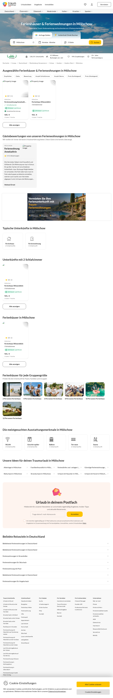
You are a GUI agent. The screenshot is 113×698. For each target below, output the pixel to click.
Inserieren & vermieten (64, 601)
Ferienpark (24, 617)
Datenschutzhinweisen (57, 691)
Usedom (59, 63)
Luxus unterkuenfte (27, 636)
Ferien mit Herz (97, 607)
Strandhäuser (25, 643)
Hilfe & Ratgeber (62, 609)
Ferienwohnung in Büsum (11, 659)
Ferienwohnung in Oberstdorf (8, 668)
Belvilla (95, 635)
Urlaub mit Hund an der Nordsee (10, 611)
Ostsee (51, 63)
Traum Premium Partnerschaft (62, 605)
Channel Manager (80, 601)
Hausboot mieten (26, 601)
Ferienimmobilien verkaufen (98, 615)
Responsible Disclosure (100, 629)
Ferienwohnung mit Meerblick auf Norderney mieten (10, 632)
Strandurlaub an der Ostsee (11, 618)
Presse (95, 604)
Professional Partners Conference (81, 608)
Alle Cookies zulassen (93, 684)
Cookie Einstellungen (93, 692)
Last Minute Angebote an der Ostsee (10, 649)
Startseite (6, 63)
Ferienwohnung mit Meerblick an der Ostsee (10, 644)
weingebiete (24, 640)
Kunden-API (78, 604)
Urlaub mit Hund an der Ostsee (10, 605)
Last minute (24, 623)
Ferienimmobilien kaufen (100, 611)
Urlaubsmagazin (44, 604)
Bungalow (24, 604)
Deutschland (23, 63)
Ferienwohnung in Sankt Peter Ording (10, 674)
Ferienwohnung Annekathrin (15, 102)
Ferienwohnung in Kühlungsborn (8, 663)
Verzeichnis (96, 632)
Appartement (25, 620)
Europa (14, 63)
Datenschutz (97, 622)
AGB (94, 619)
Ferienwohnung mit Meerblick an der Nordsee (11, 638)
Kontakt (41, 614)
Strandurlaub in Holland (10, 615)
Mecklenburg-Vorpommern (38, 63)
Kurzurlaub (24, 627)
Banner (59, 613)
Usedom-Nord (68, 63)
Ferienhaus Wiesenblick (41, 102)
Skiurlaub (24, 633)
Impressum (96, 625)
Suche (41, 601)
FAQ (40, 611)
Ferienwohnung (26, 611)
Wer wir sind (96, 601)
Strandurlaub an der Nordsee (9, 622)
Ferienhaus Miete (26, 607)
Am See (23, 630)
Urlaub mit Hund (8, 601)
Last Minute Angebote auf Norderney (10, 654)
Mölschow (79, 63)
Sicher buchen (43, 607)
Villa (22, 614)
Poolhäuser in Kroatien (10, 627)
